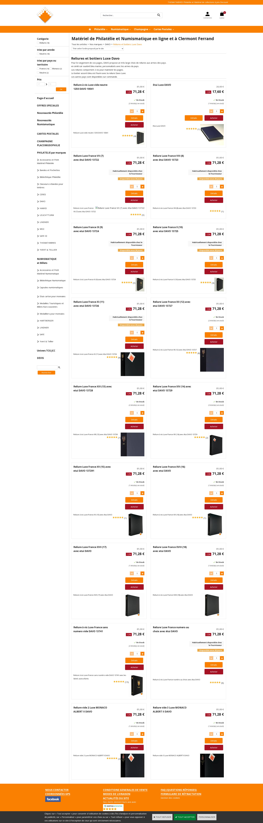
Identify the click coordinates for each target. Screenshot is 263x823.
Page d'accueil (45, 98)
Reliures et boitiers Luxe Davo (127, 44)
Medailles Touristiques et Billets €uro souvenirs (50, 305)
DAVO (42, 201)
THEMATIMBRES (48, 242)
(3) (143, 215)
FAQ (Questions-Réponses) (179, 789)
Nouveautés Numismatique (46, 122)
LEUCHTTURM (47, 215)
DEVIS (40, 358)
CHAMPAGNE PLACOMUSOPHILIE (48, 143)
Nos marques (96, 44)
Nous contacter (56, 789)
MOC (42, 229)
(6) (222, 682)
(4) (135, 136)
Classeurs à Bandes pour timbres (50, 186)
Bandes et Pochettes (50, 170)
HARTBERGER (46, 320)
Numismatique (119, 29)
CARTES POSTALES (48, 133)
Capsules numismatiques (51, 287)
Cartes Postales (163, 29)
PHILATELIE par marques (51, 152)
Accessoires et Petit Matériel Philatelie (48, 161)
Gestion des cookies (170, 797)
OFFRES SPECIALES (48, 105)
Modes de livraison (116, 794)
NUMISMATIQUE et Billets (46, 261)
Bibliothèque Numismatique (53, 280)
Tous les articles (79, 44)
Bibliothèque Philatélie (50, 177)
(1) (199, 129)
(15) (127, 682)
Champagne (141, 29)
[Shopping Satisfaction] (113, 805)
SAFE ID (43, 236)
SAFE (42, 334)
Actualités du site (116, 798)
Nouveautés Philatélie (50, 113)
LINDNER (44, 222)
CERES (43, 194)
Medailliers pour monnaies (52, 313)
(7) (119, 437)
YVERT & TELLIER (48, 249)
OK (61, 89)
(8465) (120, 809)
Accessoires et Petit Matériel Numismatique (48, 272)
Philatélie (99, 29)
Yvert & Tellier (46, 341)
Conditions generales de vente (125, 789)
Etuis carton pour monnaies (52, 296)
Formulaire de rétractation (181, 794)
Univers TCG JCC (46, 350)
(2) (207, 437)
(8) (119, 357)
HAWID (43, 208)
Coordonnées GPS (57, 794)
